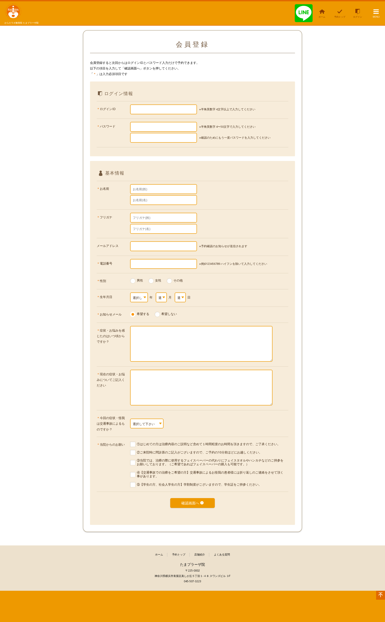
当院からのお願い (112, 444)
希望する (143, 314)
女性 (158, 280)
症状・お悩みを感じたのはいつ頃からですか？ (111, 336)
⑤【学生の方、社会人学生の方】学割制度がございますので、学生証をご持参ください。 (199, 484)
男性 (140, 280)
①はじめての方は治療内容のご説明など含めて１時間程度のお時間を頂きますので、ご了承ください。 (208, 444)
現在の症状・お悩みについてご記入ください (111, 379)
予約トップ (178, 554)
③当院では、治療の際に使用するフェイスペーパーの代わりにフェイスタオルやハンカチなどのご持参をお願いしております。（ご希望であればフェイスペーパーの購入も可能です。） (210, 462)
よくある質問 (222, 554)
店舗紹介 (199, 554)
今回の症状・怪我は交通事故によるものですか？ (111, 423)
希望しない (169, 314)
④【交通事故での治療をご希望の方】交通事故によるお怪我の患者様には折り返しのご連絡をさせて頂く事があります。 (210, 474)
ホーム (159, 554)
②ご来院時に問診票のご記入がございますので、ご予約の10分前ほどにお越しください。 (199, 452)
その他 (178, 280)
